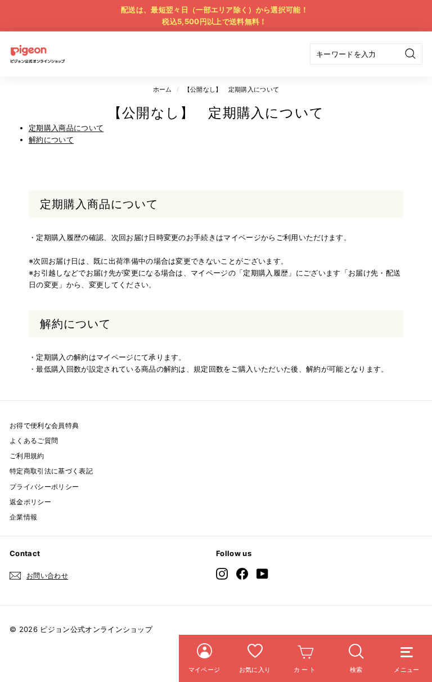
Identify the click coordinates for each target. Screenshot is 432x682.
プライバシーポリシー (44, 486)
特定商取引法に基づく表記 (51, 471)
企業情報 (23, 517)
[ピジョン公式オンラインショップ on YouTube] (262, 574)
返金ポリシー (30, 502)
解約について (51, 139)
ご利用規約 (27, 455)
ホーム (162, 89)
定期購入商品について (66, 127)
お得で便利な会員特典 (44, 425)
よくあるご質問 (34, 440)
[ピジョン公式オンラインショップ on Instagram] (222, 574)
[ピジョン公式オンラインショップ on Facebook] (242, 574)
